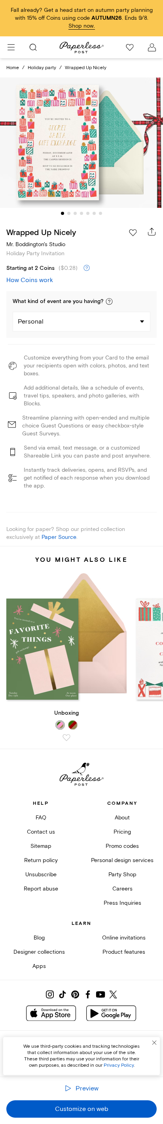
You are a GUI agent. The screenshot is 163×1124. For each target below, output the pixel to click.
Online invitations (124, 937)
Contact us (41, 831)
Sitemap (40, 846)
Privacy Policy (119, 1065)
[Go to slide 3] (75, 213)
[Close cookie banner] (154, 1042)
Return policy (41, 860)
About (122, 817)
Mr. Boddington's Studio (35, 244)
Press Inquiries (122, 903)
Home (12, 68)
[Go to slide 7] (100, 213)
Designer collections (39, 952)
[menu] (11, 47)
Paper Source (59, 537)
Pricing (122, 831)
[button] (109, 301)
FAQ (41, 817)
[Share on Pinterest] (75, 994)
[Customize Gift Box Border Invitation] (81, 143)
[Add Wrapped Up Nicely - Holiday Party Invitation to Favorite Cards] (133, 232)
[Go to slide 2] (68, 213)
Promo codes (122, 846)
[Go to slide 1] (62, 213)
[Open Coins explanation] (86, 268)
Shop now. (81, 26)
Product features (123, 952)
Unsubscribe (41, 874)
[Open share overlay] (152, 231)
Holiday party (42, 68)
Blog (39, 937)
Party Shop (122, 874)
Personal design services (122, 860)
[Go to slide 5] (87, 213)
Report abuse (41, 888)
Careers (122, 888)
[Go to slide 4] (81, 213)
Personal (31, 322)
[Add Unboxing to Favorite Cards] (66, 737)
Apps (39, 966)
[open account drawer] (152, 47)
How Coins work (29, 280)
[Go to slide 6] (94, 213)
